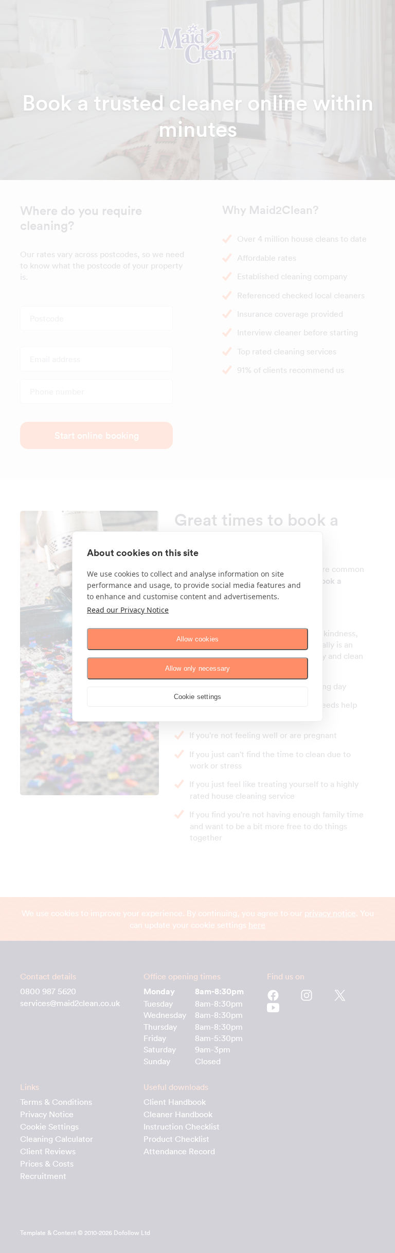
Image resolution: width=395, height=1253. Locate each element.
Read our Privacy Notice (128, 610)
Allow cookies (197, 639)
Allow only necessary (197, 668)
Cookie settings (198, 697)
